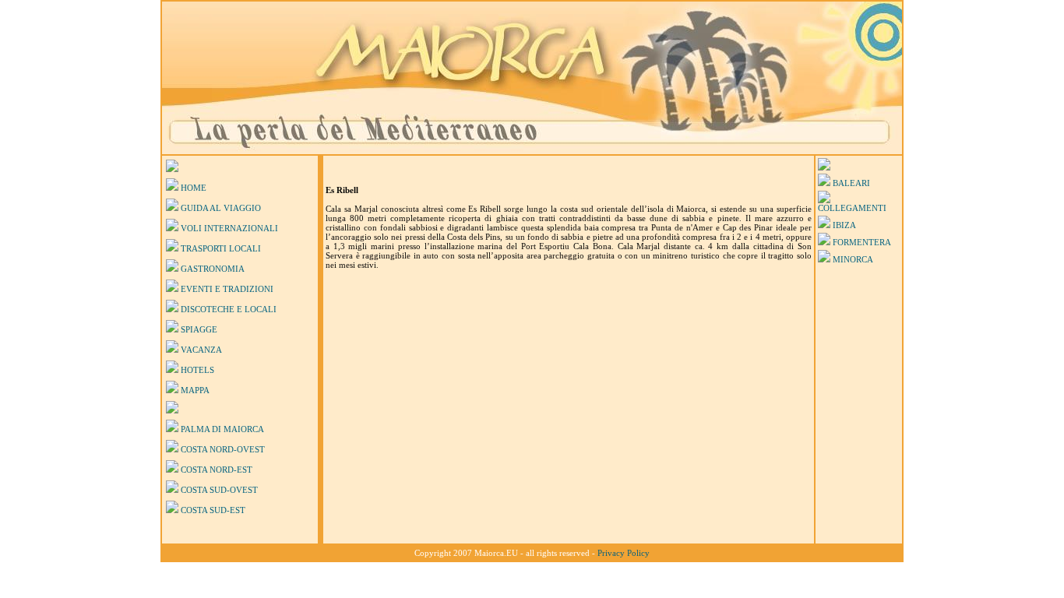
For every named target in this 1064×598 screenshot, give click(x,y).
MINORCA (853, 259)
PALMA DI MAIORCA (222, 429)
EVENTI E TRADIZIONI (227, 289)
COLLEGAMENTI (852, 208)
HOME (193, 187)
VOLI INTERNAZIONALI (229, 228)
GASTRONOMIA (213, 268)
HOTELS (197, 370)
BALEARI (851, 183)
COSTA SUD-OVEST (219, 489)
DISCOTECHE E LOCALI (229, 309)
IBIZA (844, 225)
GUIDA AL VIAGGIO (221, 208)
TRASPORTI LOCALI (221, 248)
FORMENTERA (862, 242)
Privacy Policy (623, 553)
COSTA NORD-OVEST (223, 449)
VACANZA (201, 349)
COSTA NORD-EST (216, 469)
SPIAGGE (199, 329)
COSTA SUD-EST (213, 510)
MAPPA (195, 390)
